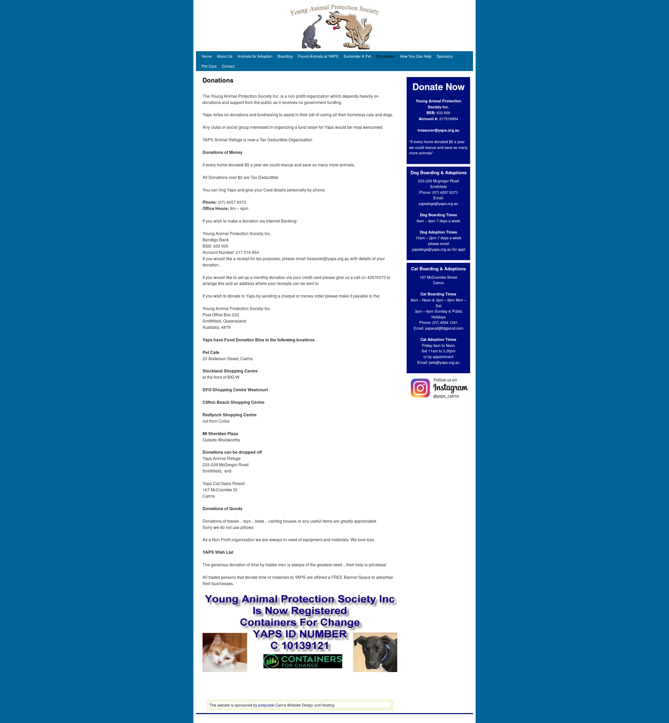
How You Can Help (415, 56)
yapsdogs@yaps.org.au (438, 203)
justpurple (266, 705)
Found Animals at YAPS (318, 56)
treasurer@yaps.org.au (438, 130)
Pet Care (209, 66)
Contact (228, 66)
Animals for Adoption (255, 56)
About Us (224, 56)
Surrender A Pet (357, 56)
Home (207, 56)
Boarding (285, 56)
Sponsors (445, 56)
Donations (385, 56)
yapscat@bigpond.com (444, 328)
